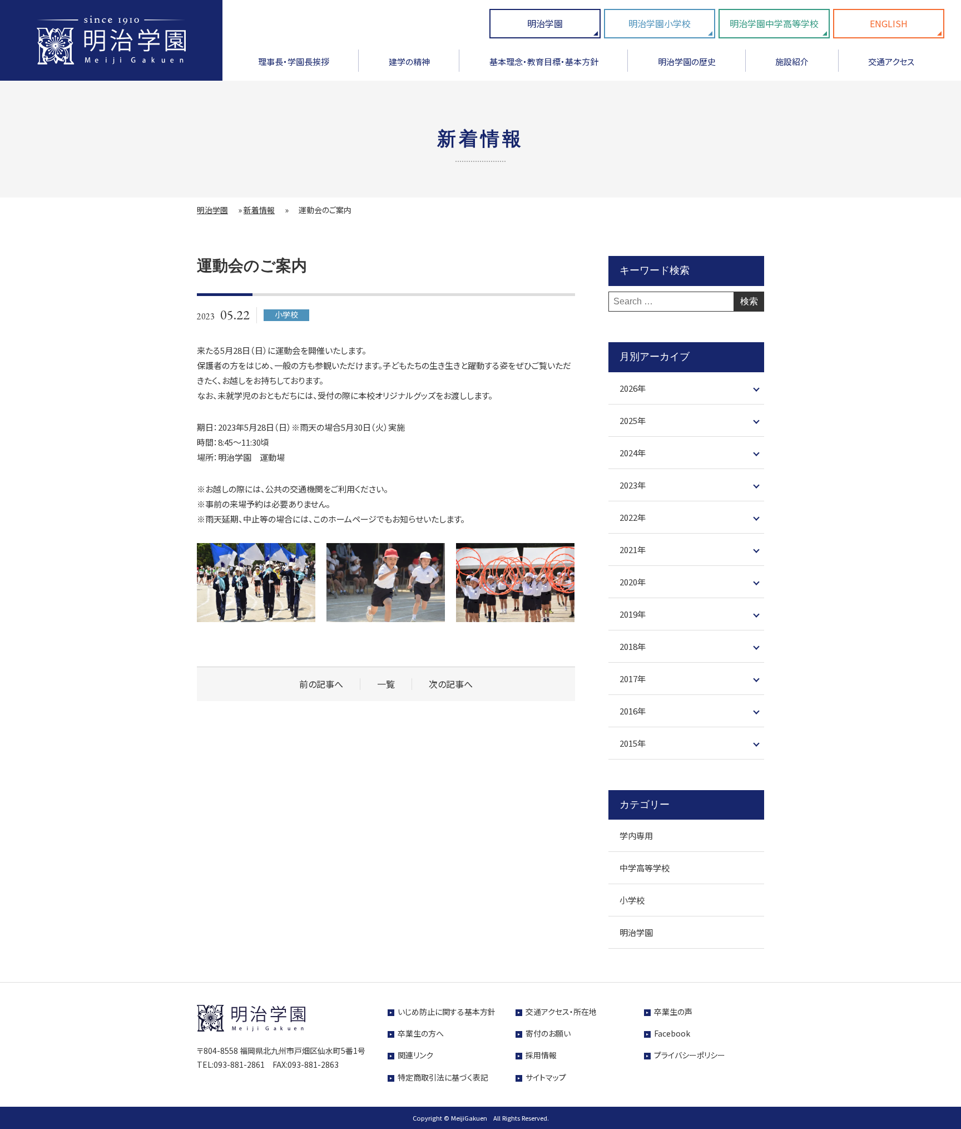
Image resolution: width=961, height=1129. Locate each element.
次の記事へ (451, 684)
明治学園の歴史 (687, 61)
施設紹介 (792, 61)
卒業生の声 (673, 1011)
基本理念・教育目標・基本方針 (543, 61)
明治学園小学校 (659, 23)
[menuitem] (293, 65)
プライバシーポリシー (689, 1055)
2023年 (633, 485)
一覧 (386, 684)
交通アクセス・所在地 (561, 1011)
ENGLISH (889, 23)
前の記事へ (321, 684)
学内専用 (636, 835)
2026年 (633, 388)
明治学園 (545, 23)
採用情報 (541, 1055)
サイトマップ (546, 1077)
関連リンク (415, 1055)
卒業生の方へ (421, 1033)
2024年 (633, 452)
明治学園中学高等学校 (774, 23)
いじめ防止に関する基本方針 (447, 1011)
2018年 (633, 646)
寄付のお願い (548, 1033)
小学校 (632, 900)
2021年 (633, 549)
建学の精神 (409, 61)
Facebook (672, 1033)
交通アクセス (891, 61)
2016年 (633, 711)
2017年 (633, 678)
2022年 (633, 517)
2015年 (633, 743)
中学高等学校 (645, 868)
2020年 (633, 582)
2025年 (633, 420)
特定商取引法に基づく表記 (443, 1077)
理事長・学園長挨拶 (293, 61)
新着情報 (259, 209)
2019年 (633, 614)
